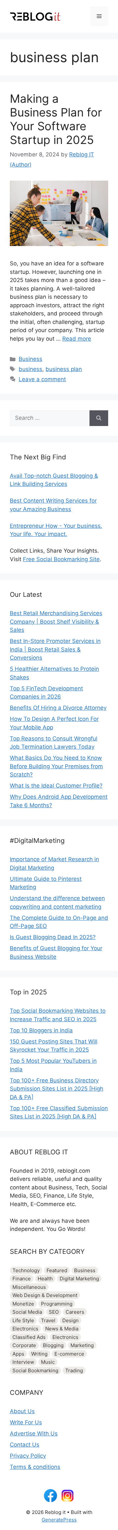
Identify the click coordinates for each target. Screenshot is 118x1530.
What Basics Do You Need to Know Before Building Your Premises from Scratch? (56, 766)
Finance (21, 1278)
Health (45, 1278)
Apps (18, 1354)
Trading (74, 1370)
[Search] (98, 418)
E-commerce (69, 1354)
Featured (57, 1270)
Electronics (25, 1328)
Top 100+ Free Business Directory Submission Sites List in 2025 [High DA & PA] (56, 1088)
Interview (23, 1362)
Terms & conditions (35, 1467)
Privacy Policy (28, 1455)
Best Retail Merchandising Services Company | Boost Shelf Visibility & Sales (56, 621)
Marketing (82, 1345)
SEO (54, 1312)
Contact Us (24, 1444)
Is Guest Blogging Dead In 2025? (53, 937)
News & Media (61, 1328)
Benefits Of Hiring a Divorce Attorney (58, 707)
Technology (26, 1270)
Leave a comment (42, 379)
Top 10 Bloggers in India (41, 1030)
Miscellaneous (29, 1287)
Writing (39, 1354)
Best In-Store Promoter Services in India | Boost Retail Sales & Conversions (55, 649)
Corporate (24, 1345)
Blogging (53, 1345)
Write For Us (26, 1422)
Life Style (23, 1320)
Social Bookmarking (35, 1370)
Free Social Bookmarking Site (61, 559)
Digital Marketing (79, 1278)
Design (70, 1320)
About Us (22, 1411)
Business (30, 359)
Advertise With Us (34, 1433)
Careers (75, 1312)
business (30, 369)
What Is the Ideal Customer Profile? (56, 785)
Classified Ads (29, 1337)
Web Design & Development (44, 1295)
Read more (76, 338)
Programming (56, 1304)
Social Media (27, 1312)
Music (48, 1362)
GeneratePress (59, 1520)
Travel (48, 1320)
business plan (64, 369)
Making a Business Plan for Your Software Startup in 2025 (56, 119)
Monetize (23, 1304)
